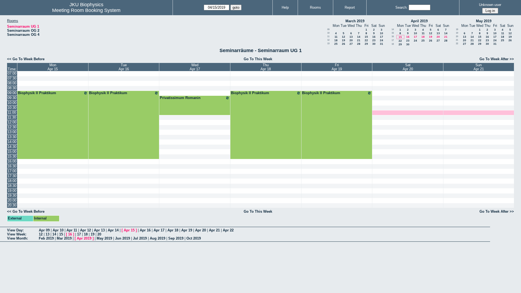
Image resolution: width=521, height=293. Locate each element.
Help (285, 7)
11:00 (12, 112)
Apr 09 (44, 230)
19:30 (12, 195)
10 (328, 33)
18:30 (12, 186)
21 (358, 40)
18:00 (12, 181)
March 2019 (354, 21)
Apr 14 (113, 230)
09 (328, 29)
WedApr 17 (195, 67)
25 (336, 43)
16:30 (12, 166)
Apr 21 (214, 230)
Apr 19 (186, 230)
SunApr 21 (479, 67)
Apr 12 (85, 230)
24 (381, 40)
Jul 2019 (140, 238)
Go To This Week (258, 59)
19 (343, 40)
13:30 (12, 137)
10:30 (12, 108)
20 (351, 40)
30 (374, 43)
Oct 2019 (193, 238)
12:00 (12, 122)
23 (374, 40)
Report (350, 7)
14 (358, 36)
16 (374, 36)
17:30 (12, 176)
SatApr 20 (408, 67)
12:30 (12, 127)
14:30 (12, 147)
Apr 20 (200, 230)
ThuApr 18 (265, 67)
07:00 (12, 73)
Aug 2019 (157, 238)
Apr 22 (228, 230)
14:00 (12, 142)
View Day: (15, 230)
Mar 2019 (64, 238)
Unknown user (490, 5)
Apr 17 (159, 230)
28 (358, 43)
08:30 (12, 88)
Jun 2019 (122, 238)
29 (366, 43)
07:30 (12, 78)
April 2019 (419, 21)
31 (381, 43)
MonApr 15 (52, 67)
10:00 (12, 103)
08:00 (12, 83)
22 (366, 40)
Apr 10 (58, 230)
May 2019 (483, 21)
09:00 (12, 93)
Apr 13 (99, 230)
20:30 (12, 205)
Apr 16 (145, 230)
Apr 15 (129, 230)
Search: (401, 7)
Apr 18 (172, 230)
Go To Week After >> (496, 59)
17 (381, 36)
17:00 (12, 171)
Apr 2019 (84, 238)
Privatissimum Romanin (180, 98)
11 (328, 36)
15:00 (12, 151)
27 (351, 43)
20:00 (12, 200)
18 (336, 40)
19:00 (12, 191)
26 (343, 43)
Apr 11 (71, 230)
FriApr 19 (337, 67)
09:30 (12, 98)
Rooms (315, 7)
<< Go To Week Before (26, 59)
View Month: (17, 238)
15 (366, 36)
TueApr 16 (124, 67)
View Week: (16, 234)
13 (351, 36)
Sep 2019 (175, 238)
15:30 (12, 156)
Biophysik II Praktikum (37, 93)
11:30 (12, 117)
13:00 (12, 132)
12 (343, 36)
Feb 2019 (46, 238)
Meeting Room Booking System (86, 10)
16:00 (12, 161)
